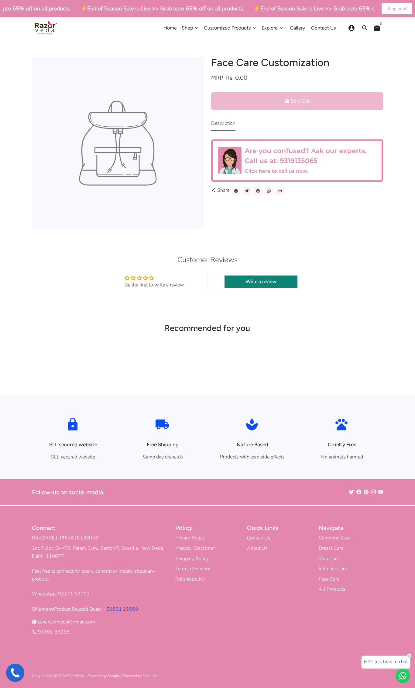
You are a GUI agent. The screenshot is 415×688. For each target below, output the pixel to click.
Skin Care (329, 558)
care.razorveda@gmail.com (63, 622)
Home (170, 28)
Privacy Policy (190, 538)
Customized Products (230, 28)
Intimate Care (333, 568)
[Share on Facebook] (236, 191)
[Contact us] (403, 676)
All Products (332, 589)
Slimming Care (335, 538)
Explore (273, 28)
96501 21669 (122, 609)
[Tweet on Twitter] (247, 191)
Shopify (114, 675)
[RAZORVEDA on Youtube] (380, 492)
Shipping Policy (192, 558)
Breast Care (331, 548)
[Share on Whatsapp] (269, 191)
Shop (190, 28)
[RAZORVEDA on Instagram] (373, 492)
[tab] (223, 125)
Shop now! (396, 9)
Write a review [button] (260, 281)
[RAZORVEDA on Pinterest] (366, 492)
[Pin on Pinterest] (258, 191)
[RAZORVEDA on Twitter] (351, 492)
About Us (257, 548)
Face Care (329, 579)
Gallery (297, 28)
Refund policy (190, 579)
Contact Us (323, 28)
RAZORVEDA (73, 675)
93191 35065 (51, 632)
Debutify (150, 675)
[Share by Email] (280, 191)
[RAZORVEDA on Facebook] (358, 492)
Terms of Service (193, 568)
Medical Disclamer (195, 548)
